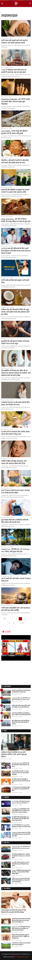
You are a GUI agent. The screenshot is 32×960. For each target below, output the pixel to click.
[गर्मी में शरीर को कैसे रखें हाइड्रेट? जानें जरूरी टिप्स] (16, 268)
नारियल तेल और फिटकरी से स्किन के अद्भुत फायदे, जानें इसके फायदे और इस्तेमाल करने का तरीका (15, 312)
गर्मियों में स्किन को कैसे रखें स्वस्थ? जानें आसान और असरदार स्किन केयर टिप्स (13, 462)
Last (22, 623)
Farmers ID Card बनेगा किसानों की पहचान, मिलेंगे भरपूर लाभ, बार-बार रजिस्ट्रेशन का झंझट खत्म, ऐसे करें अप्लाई (21, 928)
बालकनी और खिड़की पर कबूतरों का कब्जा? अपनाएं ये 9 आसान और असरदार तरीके (15, 191)
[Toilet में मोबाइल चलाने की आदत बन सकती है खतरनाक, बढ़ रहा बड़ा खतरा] (16, 57)
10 (9, 623)
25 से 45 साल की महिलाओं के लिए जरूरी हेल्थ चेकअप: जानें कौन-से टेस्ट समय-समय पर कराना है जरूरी (16, 251)
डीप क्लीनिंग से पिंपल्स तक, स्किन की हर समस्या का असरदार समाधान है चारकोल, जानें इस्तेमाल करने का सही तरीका (16, 373)
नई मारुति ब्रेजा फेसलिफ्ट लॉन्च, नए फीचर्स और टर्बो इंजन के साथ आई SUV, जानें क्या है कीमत (21, 856)
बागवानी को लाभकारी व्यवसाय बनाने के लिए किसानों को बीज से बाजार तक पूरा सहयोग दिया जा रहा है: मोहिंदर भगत (21, 920)
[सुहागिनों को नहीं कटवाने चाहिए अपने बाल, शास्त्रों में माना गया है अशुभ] (16, 329)
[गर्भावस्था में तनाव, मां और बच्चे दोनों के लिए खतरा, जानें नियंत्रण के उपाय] (16, 390)
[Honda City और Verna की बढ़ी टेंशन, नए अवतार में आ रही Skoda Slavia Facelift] (6, 700)
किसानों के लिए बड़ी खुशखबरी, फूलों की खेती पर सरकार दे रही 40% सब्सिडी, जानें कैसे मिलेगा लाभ (20, 936)
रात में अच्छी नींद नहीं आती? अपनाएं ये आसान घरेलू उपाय (16, 579)
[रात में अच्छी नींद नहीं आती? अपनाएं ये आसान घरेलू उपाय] (16, 566)
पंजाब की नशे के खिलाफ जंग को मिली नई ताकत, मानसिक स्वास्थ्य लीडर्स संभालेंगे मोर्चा (21, 714)
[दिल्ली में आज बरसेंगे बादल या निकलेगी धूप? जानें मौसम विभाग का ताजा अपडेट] (6, 693)
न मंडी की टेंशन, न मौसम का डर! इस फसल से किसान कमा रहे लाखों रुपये (21, 944)
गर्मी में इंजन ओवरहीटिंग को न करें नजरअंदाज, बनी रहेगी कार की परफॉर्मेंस (15, 609)
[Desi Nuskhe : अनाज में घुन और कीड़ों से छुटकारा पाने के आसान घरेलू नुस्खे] (16, 118)
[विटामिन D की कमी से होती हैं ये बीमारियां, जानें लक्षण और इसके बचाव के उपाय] (16, 148)
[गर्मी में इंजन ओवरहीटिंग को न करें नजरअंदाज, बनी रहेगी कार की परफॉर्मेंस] (16, 595)
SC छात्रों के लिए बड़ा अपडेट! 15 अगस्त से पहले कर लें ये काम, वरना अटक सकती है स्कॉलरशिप (20, 772)
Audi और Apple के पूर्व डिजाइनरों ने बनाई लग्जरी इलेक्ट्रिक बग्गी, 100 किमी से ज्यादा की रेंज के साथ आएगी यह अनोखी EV (20, 810)
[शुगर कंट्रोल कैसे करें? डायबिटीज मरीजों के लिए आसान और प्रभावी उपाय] (16, 507)
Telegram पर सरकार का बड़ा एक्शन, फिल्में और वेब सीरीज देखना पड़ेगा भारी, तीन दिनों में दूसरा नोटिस (21, 834)
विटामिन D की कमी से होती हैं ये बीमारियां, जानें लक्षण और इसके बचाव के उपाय (15, 161)
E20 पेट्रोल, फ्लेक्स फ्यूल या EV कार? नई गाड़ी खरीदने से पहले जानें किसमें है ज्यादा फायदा (20, 864)
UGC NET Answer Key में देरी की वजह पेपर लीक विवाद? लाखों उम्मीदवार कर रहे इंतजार (20, 765)
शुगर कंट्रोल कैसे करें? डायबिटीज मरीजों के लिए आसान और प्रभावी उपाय (14, 521)
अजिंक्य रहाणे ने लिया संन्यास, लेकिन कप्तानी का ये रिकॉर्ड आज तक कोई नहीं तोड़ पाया (21, 706)
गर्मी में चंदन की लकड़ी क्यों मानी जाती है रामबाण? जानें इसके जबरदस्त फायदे (14, 41)
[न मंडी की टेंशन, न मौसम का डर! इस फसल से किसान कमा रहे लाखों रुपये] (6, 945)
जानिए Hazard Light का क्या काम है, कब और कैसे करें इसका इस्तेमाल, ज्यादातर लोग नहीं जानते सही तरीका (21, 880)
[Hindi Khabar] (16, 3)
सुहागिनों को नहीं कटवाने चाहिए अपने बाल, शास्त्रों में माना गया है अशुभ (15, 342)
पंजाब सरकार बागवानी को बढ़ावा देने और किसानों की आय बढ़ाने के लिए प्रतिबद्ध (13, 911)
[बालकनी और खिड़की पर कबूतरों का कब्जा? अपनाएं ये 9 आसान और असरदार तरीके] (16, 177)
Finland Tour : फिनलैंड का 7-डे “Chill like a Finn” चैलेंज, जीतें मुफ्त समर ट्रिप (15, 550)
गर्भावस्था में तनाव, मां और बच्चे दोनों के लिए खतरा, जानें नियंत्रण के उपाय (15, 403)
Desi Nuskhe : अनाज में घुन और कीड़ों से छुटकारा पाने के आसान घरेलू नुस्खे (14, 132)
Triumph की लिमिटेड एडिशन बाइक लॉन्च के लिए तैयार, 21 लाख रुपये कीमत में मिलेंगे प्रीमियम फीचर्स (21, 872)
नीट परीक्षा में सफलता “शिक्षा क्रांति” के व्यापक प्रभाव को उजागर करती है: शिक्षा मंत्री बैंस (21, 781)
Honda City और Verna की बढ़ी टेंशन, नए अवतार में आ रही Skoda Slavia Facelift (21, 699)
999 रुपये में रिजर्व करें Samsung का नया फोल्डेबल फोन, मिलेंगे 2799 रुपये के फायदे (21, 826)
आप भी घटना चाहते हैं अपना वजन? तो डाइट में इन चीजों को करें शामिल (15, 491)
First (5, 619)
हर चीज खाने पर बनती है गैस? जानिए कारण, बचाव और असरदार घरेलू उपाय (15, 433)
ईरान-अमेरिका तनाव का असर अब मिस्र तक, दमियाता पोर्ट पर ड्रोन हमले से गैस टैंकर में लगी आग (21, 722)
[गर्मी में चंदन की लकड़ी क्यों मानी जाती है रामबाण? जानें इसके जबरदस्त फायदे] (16, 28)
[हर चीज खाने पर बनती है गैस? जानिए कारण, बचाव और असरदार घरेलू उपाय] (16, 419)
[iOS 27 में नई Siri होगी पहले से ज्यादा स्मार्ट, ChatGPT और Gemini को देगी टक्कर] (6, 804)
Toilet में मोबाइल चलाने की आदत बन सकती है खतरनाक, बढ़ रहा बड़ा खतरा (13, 71)
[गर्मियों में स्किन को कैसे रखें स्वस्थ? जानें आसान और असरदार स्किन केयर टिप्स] (16, 449)
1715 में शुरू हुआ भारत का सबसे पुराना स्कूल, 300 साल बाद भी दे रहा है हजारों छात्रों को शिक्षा (21, 789)
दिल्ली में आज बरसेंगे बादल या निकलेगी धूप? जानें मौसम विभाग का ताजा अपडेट (21, 691)
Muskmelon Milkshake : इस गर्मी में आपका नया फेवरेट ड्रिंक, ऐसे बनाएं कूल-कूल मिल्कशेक (15, 101)
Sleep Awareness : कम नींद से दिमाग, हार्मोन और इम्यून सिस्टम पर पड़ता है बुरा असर (15, 220)
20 (13, 623)
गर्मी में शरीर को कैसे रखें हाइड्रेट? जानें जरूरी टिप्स (15, 281)
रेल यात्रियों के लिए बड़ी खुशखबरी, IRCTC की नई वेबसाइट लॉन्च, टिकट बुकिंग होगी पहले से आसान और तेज (20, 818)
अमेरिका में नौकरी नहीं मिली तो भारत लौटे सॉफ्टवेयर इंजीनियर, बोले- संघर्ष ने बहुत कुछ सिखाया (14, 754)
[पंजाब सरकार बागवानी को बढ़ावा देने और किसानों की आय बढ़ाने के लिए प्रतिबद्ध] (16, 900)
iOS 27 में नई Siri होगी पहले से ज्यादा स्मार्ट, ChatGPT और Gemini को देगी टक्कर (21, 802)
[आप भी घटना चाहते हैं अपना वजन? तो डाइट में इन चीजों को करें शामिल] (16, 478)
